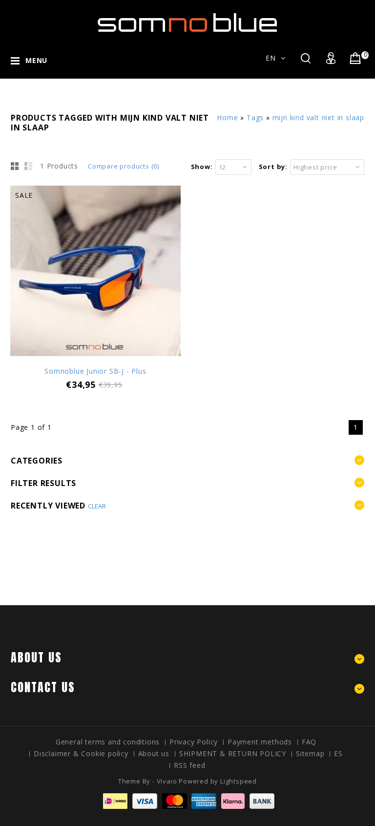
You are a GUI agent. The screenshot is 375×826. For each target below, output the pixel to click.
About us (153, 753)
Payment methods (260, 741)
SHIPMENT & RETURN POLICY (232, 753)
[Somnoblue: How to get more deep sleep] (187, 24)
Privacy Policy (193, 741)
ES (338, 753)
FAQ (309, 741)
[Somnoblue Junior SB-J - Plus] (95, 272)
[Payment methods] (187, 806)
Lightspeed (238, 781)
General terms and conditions (108, 741)
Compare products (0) (123, 166)
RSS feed (189, 765)
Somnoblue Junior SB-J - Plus (95, 371)
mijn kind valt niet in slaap (318, 117)
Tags (255, 117)
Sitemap (310, 753)
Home (227, 117)
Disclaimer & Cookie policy (81, 753)
